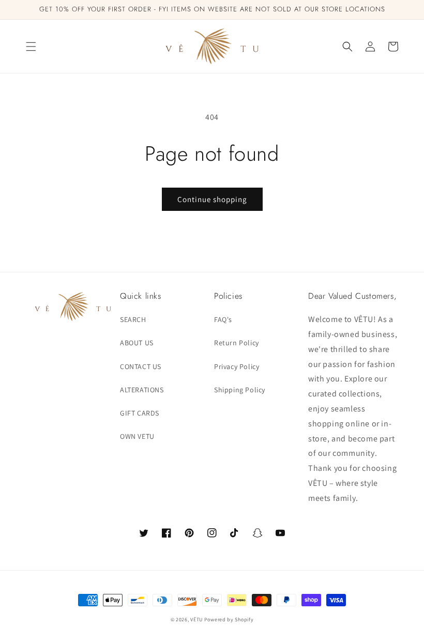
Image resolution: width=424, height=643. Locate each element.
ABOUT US (137, 342)
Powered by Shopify (229, 619)
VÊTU (197, 619)
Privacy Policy (236, 366)
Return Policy (236, 342)
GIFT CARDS (139, 413)
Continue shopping (212, 199)
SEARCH (133, 319)
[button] (31, 46)
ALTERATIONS (142, 389)
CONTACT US (140, 366)
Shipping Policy (239, 389)
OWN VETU (137, 436)
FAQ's (223, 319)
